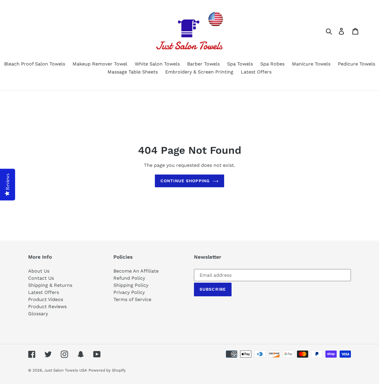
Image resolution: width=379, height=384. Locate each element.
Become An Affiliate (136, 271)
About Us (38, 271)
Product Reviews (47, 306)
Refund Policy (129, 278)
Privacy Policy (129, 292)
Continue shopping (185, 180)
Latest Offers (43, 292)
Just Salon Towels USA (65, 370)
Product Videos (45, 299)
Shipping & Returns (50, 285)
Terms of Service (132, 299)
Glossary (38, 313)
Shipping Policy (130, 285)
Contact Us (41, 278)
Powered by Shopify (107, 370)
